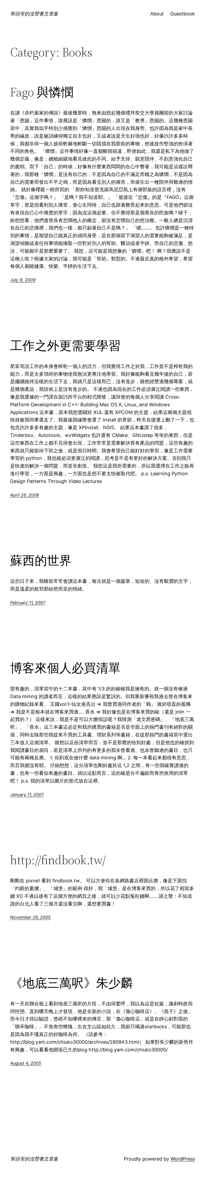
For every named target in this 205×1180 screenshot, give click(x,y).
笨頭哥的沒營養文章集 (34, 14)
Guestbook (182, 14)
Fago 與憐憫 (41, 92)
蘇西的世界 (41, 560)
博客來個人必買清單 (65, 668)
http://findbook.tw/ (58, 860)
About (157, 14)
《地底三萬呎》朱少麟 (71, 983)
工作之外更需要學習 (65, 345)
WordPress (183, 1159)
